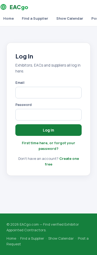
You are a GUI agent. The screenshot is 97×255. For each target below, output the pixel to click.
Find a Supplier (35, 18)
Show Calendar (69, 18)
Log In (48, 130)
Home (8, 18)
